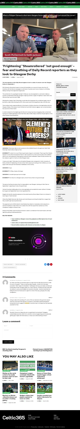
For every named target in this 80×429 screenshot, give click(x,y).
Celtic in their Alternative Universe (64, 186)
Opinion (60, 198)
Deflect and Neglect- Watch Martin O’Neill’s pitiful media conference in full (64, 169)
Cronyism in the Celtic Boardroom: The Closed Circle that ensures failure (65, 151)
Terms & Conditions (60, 427)
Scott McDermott (10, 267)
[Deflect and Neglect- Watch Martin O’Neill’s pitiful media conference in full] (66, 161)
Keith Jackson (20, 264)
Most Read (61, 200)
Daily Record (8, 264)
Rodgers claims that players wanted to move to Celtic (26, 397)
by (13, 77)
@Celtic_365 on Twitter (62, 85)
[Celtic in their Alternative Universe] (66, 179)
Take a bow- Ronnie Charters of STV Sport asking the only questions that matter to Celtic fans (65, 114)
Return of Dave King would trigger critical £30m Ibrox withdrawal (44, 375)
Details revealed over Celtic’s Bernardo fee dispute (44, 397)
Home (29, 415)
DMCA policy (53, 427)
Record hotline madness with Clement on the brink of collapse (29, 224)
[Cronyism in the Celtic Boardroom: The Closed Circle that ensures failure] (66, 143)
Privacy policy (34, 427)
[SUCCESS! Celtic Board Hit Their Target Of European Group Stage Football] (66, 125)
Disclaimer (47, 427)
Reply (50, 280)
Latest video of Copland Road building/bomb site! (25, 222)
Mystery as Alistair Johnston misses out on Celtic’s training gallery (9, 398)
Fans (59, 196)
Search (58, 92)
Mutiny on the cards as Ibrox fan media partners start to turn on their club (10, 375)
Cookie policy (41, 427)
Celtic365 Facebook (61, 87)
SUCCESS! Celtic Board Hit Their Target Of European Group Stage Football (65, 133)
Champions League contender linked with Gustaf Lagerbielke (27, 374)
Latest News (5, 77)
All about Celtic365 (34, 417)
